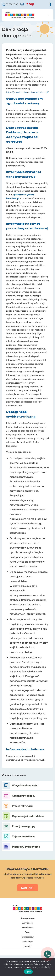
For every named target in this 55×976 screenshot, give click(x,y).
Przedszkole (27, 927)
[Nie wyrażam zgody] (51, 966)
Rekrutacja (27, 941)
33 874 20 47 (12, 4)
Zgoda (28, 971)
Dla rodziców (28, 936)
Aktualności (27, 922)
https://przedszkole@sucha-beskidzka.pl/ (27, 92)
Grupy (27, 932)
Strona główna (27, 918)
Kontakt (27, 887)
